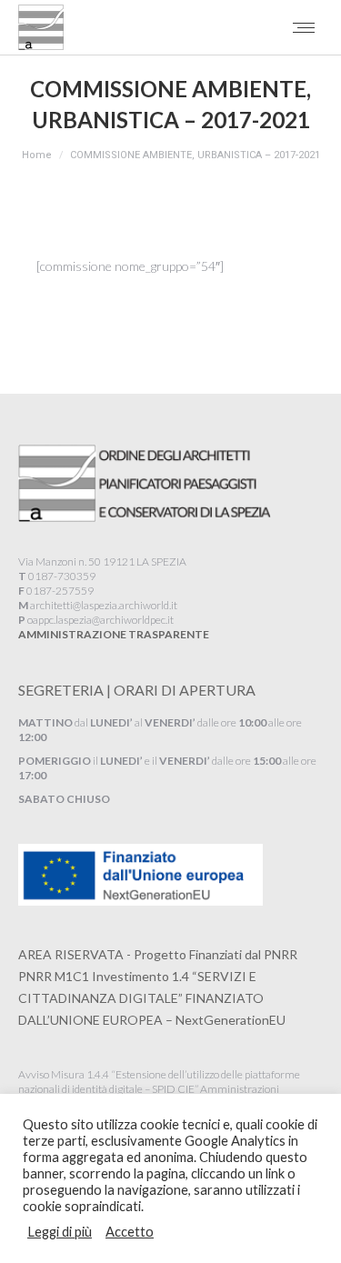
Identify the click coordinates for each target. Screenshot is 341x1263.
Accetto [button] (129, 1231)
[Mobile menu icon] (304, 28)
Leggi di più (59, 1231)
